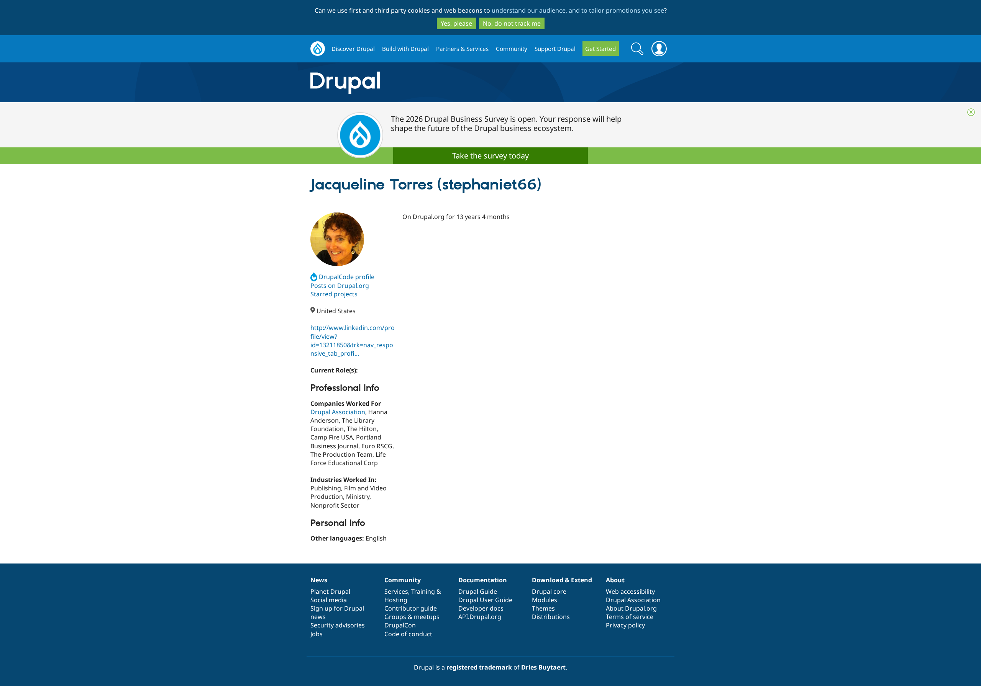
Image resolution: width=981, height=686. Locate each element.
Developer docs (481, 608)
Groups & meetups (412, 616)
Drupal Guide (477, 591)
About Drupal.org (631, 608)
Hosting (395, 600)
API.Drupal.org (479, 616)
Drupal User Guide (485, 600)
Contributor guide (410, 608)
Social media (328, 600)
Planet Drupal (330, 591)
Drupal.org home (317, 48)
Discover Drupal (353, 48)
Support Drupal (555, 48)
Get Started (600, 48)
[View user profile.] (337, 239)
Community (511, 48)
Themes (543, 608)
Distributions (551, 616)
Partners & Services (462, 48)
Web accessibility (630, 591)
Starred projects (334, 294)
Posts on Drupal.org (339, 285)
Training (423, 591)
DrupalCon (400, 625)
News (318, 580)
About (615, 580)
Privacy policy (625, 625)
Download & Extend (562, 580)
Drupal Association (337, 412)
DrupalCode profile (346, 277)
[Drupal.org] (413, 82)
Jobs (316, 634)
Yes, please (456, 23)
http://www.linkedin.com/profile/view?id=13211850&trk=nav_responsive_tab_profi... (352, 340)
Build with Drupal (405, 48)
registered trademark (479, 667)
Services (396, 591)
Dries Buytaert (543, 667)
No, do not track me (512, 23)
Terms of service (629, 616)
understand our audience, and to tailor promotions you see (578, 10)
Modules (544, 600)
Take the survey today (490, 155)
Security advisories (337, 625)
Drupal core (549, 591)
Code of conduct (408, 634)
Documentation (482, 580)
